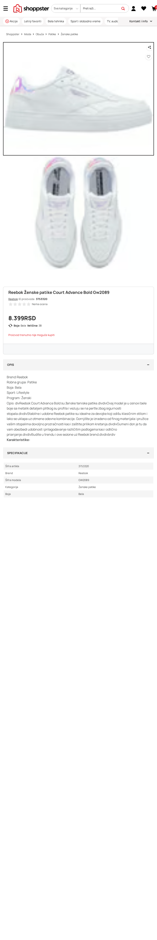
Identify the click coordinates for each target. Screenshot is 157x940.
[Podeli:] (149, 47)
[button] (65, 8)
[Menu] (7, 8)
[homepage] (31, 8)
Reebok (13, 299)
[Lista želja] (143, 8)
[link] (133, 8)
